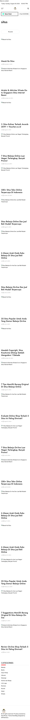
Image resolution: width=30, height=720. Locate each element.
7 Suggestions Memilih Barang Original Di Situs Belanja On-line (14, 615)
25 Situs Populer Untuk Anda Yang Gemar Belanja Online (14, 582)
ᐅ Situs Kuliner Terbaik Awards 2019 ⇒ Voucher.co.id (14, 125)
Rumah (3, 688)
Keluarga (3, 678)
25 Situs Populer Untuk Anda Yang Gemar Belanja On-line (14, 320)
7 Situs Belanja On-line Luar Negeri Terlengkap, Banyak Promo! (13, 450)
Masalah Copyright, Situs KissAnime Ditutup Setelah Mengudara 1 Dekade (12, 353)
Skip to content (4, 1)
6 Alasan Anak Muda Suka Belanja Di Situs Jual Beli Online (12, 255)
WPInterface (4, 717)
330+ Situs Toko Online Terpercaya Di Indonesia (11, 191)
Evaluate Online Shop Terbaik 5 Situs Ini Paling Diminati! (15, 417)
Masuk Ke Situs (7, 61)
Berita (2, 670)
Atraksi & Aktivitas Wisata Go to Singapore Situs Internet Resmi (14, 93)
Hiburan (3, 675)
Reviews (3, 686)
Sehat (2, 691)
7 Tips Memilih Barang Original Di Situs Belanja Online (15, 385)
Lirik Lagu (4, 683)
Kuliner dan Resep (6, 680)
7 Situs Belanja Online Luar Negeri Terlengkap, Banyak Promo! (13, 158)
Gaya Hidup (4, 672)
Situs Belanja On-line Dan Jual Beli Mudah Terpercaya (14, 288)
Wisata (3, 694)
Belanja (3, 667)
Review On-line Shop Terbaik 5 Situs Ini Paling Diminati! (14, 648)
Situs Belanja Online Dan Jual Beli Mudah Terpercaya (14, 222)
